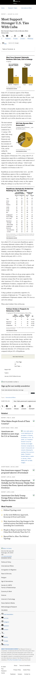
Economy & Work (6, 591)
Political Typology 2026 (12, 510)
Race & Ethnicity (6, 574)
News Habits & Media (8, 603)
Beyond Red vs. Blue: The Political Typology (16, 537)
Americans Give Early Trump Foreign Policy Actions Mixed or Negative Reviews (14, 498)
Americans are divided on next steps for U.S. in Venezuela (10, 433)
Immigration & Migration (8, 570)
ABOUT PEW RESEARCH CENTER (9, 649)
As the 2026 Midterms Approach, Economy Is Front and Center (16, 516)
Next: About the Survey (18, 356)
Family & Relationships (8, 587)
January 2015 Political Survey (13, 376)
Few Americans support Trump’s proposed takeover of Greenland (15, 471)
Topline (6, 373)
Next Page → (18, 366)
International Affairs (11, 397)
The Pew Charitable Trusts (14, 660)
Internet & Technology (8, 599)
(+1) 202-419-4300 (6, 556)
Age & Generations (7, 581)
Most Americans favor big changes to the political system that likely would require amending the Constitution (19, 523)
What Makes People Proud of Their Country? (15, 422)
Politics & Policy (6, 562)
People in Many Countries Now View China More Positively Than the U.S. (17, 531)
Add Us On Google (14, 43)
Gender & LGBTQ (6, 585)
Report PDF (8, 369)
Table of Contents (7, 49)
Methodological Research (9, 607)
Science (3, 595)
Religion (3, 577)
